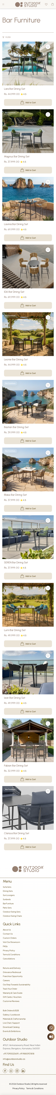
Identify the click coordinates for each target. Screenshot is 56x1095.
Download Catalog (11, 1027)
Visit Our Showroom (11, 942)
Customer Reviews (11, 1001)
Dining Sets (8, 891)
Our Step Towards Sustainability (16, 984)
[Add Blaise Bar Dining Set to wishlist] (48, 452)
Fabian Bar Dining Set (16, 765)
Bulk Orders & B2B (11, 1010)
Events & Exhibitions (12, 1031)
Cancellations (9, 959)
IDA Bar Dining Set (14, 291)
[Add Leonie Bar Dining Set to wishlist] (48, 317)
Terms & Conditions (11, 954)
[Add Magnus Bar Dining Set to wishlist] (48, 114)
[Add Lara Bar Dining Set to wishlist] (48, 46)
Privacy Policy (9, 950)
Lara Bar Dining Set (14, 88)
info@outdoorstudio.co (14, 1059)
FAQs (5, 946)
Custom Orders (10, 938)
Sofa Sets (7, 887)
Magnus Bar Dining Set (16, 156)
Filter (8, 37)
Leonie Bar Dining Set (16, 359)
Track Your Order (10, 989)
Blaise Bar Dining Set (15, 495)
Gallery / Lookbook (11, 1015)
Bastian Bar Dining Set (16, 427)
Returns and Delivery (12, 968)
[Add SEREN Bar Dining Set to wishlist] (48, 520)
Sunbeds (7, 899)
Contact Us (8, 934)
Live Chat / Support (11, 1023)
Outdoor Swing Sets (12, 912)
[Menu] (3, 4)
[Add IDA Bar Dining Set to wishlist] (48, 249)
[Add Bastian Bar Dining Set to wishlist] (48, 385)
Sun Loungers (9, 895)
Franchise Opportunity (13, 976)
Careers (6, 980)
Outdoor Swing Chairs (12, 916)
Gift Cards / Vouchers (12, 997)
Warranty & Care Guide (12, 993)
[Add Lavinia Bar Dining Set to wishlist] (48, 182)
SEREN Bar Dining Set (16, 562)
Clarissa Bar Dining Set (16, 833)
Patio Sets (7, 908)
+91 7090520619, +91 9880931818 (18, 1053)
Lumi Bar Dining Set (15, 630)
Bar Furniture (8, 903)
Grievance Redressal (12, 972)
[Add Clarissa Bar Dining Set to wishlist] (48, 791)
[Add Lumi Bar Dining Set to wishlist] (48, 588)
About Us (7, 930)
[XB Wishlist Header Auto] (46, 4)
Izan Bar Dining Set (14, 698)
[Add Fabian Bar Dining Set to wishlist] (48, 723)
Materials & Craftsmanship (14, 1019)
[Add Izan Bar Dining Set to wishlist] (48, 655)
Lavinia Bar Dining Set (16, 224)
